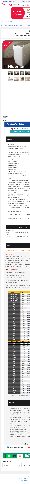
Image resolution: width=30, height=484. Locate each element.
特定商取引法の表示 (25, 480)
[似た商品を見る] (5, 66)
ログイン (24, 5)
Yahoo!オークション (25, 476)
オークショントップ (5, 25)
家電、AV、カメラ (15, 25)
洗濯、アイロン (23, 25)
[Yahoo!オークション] (11, 4)
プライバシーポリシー (22, 478)
